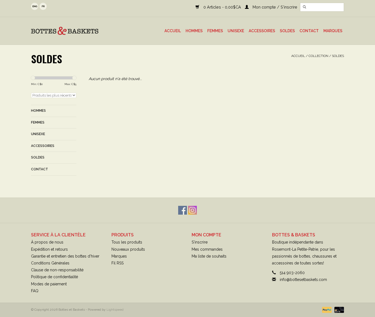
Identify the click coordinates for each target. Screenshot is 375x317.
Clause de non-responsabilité (57, 270)
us (34, 6)
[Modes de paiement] (326, 309)
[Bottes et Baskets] (73, 30)
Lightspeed (115, 309)
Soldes (287, 31)
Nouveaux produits (128, 249)
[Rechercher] (304, 7)
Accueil (172, 31)
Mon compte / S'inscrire (274, 7)
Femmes (215, 31)
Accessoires (262, 31)
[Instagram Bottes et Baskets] (192, 210)
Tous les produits (126, 242)
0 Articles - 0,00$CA (222, 7)
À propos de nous (47, 242)
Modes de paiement (49, 284)
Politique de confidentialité (54, 277)
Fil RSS (117, 263)
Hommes (194, 31)
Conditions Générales (50, 263)
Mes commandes (207, 249)
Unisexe (236, 31)
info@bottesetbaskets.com (303, 279)
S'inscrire (200, 242)
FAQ (34, 291)
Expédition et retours (49, 249)
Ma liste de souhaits (209, 256)
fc (43, 6)
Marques (332, 31)
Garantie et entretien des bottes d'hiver (65, 256)
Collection (318, 56)
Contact (309, 31)
